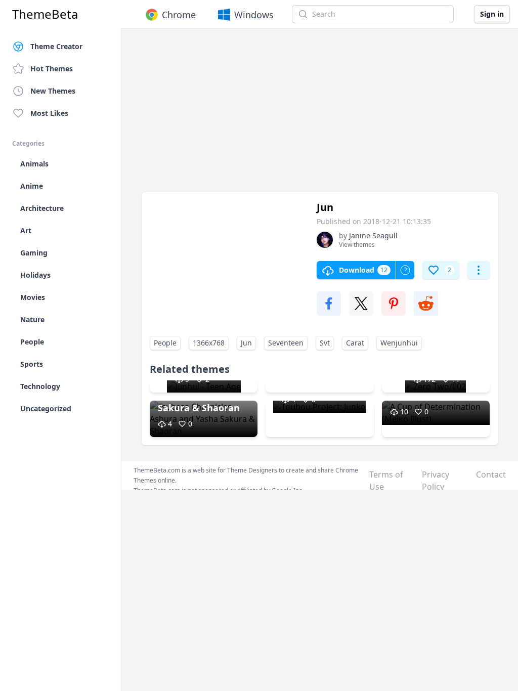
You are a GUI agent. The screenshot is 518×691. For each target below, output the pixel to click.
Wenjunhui (399, 343)
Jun (246, 343)
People (165, 343)
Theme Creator (56, 46)
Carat (355, 343)
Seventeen (286, 343)
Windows (254, 15)
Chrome (179, 15)
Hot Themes (51, 68)
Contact (491, 474)
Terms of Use (386, 480)
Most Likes (49, 113)
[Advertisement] (320, 115)
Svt (325, 343)
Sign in (492, 14)
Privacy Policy (435, 480)
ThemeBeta (45, 14)
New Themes (52, 91)
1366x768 (209, 343)
